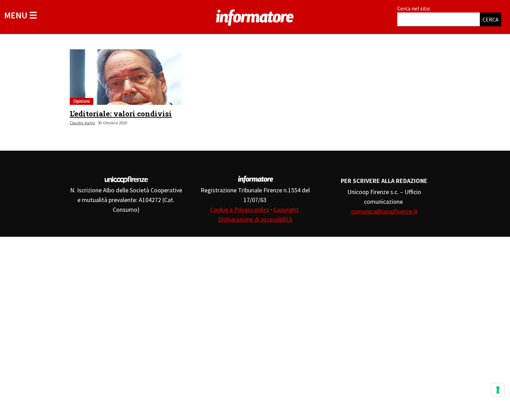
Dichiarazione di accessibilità (255, 219)
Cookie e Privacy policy (239, 209)
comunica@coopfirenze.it (384, 211)
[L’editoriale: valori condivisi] (126, 77)
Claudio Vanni (82, 122)
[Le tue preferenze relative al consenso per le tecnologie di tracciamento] (497, 389)
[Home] (255, 16)
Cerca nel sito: (414, 8)
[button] (20, 15)
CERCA (491, 19)
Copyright (286, 209)
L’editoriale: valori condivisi (121, 113)
